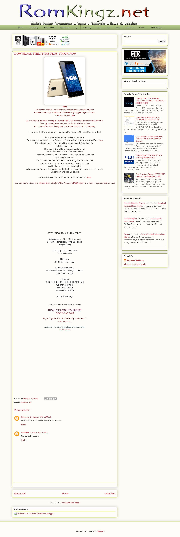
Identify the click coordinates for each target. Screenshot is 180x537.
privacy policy (156, 27)
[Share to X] (50, 398)
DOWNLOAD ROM (65, 313)
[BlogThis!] (47, 398)
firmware (24, 403)
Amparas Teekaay (135, 260)
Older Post (109, 493)
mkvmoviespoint (130, 219)
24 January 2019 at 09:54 (40, 417)
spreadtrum (65, 27)
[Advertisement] (64, 209)
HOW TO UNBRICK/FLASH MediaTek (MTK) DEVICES (148, 118)
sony (99, 27)
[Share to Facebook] (53, 398)
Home (20, 27)
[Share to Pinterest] (55, 398)
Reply (23, 424)
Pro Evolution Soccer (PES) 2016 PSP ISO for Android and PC (150, 175)
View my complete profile (135, 264)
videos (142, 27)
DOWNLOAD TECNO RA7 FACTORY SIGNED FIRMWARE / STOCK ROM (150, 100)
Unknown (25, 417)
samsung (87, 27)
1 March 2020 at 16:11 (39, 433)
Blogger (101, 531)
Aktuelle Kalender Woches (134, 203)
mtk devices (49, 27)
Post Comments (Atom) (70, 503)
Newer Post (20, 493)
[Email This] (45, 398)
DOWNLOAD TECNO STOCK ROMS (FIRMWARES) (149, 156)
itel (30, 403)
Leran (126, 234)
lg (76, 27)
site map (129, 27)
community (33, 27)
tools (118, 27)
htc (108, 27)
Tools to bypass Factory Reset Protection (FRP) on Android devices (149, 138)
